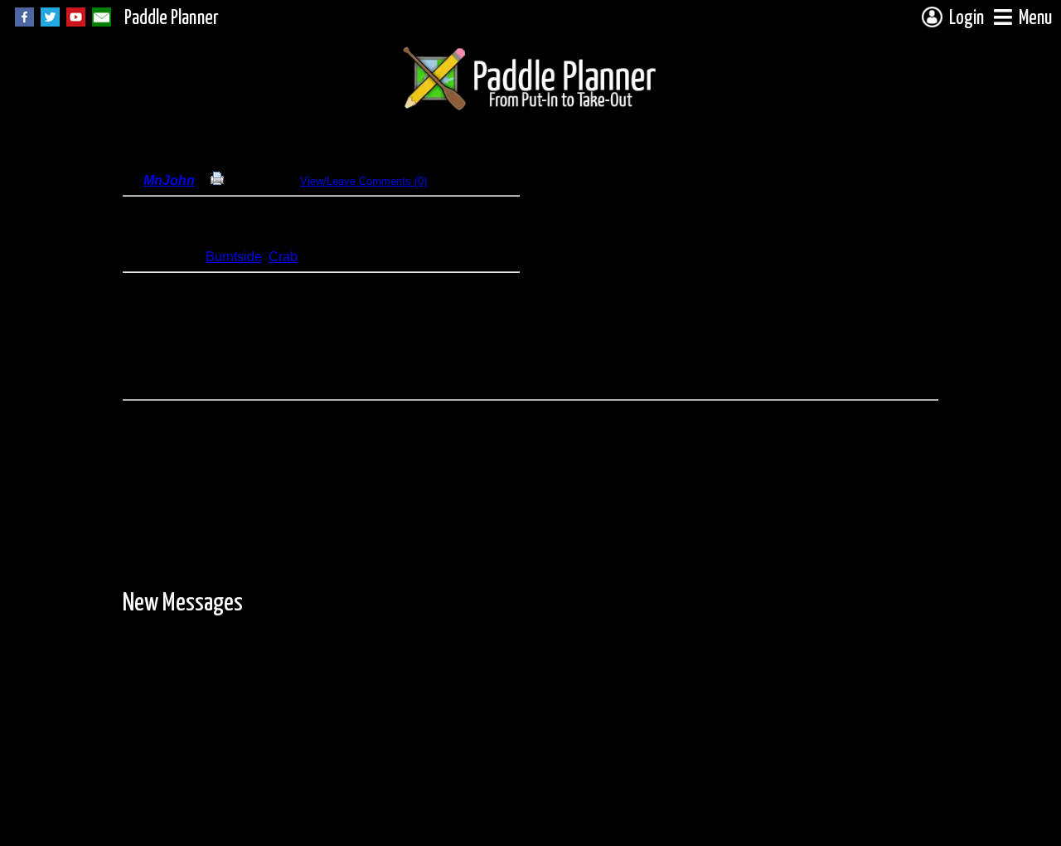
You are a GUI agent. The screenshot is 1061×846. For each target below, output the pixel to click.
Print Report (254, 181)
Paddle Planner (171, 18)
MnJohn (169, 180)
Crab (283, 257)
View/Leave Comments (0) (363, 181)
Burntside (234, 257)
